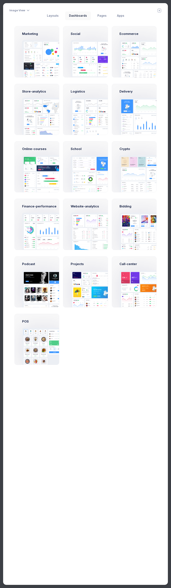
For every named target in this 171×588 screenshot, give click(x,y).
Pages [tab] (102, 15)
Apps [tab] (120, 15)
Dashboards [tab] (78, 15)
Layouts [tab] (53, 15)
